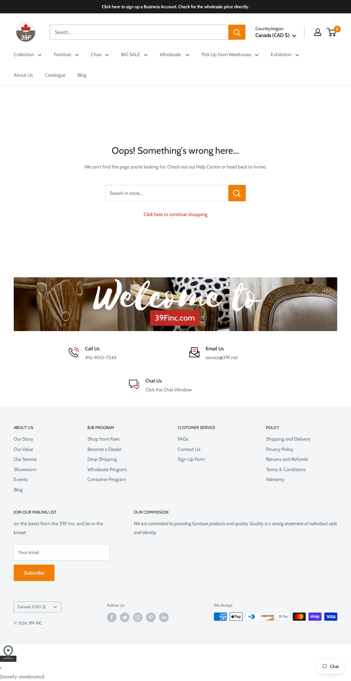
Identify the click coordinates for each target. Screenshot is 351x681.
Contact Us (189, 449)
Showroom (25, 469)
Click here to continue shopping (175, 214)
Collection (24, 54)
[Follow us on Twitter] (125, 617)
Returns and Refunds (287, 459)
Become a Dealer (104, 449)
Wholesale (171, 54)
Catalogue (55, 75)
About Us (23, 75)
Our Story (23, 439)
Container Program (106, 479)
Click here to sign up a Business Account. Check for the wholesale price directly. (175, 6)
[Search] (236, 32)
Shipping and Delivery (288, 439)
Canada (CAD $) (31, 606)
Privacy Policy (279, 449)
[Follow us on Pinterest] (151, 617)
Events (21, 479)
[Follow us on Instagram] (138, 617)
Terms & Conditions (286, 469)
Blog (81, 75)
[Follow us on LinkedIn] (164, 617)
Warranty (275, 479)
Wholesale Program (107, 469)
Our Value (23, 449)
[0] (331, 32)
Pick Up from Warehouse (226, 54)
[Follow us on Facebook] (112, 617)
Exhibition (281, 54)
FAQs (183, 439)
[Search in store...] (237, 193)
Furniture (62, 54)
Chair (96, 54)
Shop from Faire (103, 439)
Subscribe (34, 573)
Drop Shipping (102, 459)
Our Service (25, 459)
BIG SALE (130, 54)
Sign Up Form (191, 459)
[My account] (317, 32)
